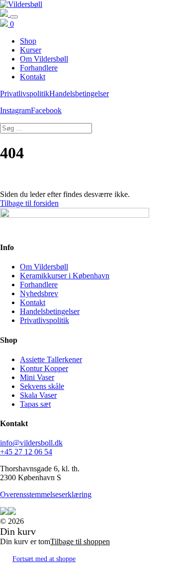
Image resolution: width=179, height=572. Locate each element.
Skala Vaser (38, 395)
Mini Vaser (37, 377)
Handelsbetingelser (79, 93)
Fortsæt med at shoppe (44, 559)
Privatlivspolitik (24, 93)
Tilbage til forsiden (29, 203)
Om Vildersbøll (44, 266)
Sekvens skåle (42, 386)
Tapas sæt (35, 404)
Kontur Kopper (44, 368)
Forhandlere (39, 284)
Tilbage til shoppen (80, 541)
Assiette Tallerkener (51, 359)
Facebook (46, 110)
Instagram (15, 110)
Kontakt (32, 302)
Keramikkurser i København (64, 275)
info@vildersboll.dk (31, 443)
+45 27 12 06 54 (26, 451)
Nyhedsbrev (39, 293)
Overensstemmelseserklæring (45, 494)
